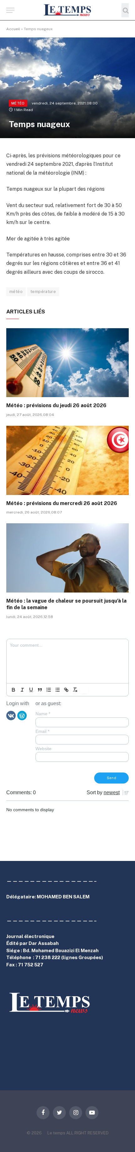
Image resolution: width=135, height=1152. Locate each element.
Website (43, 748)
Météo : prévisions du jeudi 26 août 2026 (56, 405)
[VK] (11, 715)
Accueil (13, 29)
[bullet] (57, 690)
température (43, 291)
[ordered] (48, 690)
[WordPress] (22, 715)
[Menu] (10, 10)
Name (42, 713)
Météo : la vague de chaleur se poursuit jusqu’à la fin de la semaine (66, 604)
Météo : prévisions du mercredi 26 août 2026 (61, 503)
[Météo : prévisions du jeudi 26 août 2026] (67, 362)
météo (16, 291)
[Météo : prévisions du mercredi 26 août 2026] (67, 460)
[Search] (125, 10)
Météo (18, 103)
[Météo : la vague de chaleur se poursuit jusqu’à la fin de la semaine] (67, 557)
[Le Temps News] (67, 10)
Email (42, 731)
